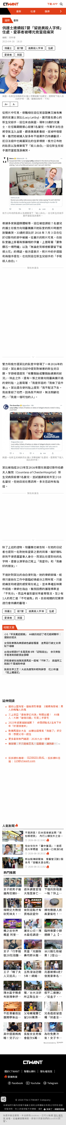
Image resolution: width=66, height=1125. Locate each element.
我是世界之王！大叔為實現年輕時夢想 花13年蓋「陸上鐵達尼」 (31, 670)
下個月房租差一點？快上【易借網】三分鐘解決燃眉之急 (53, 891)
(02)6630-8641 (36, 757)
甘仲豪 (12, 37)
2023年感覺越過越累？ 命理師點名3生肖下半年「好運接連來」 (34, 724)
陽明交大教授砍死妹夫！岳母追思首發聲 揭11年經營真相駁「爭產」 (13, 912)
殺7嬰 (20, 48)
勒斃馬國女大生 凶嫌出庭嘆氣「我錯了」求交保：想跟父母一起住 (35, 732)
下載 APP (52, 3)
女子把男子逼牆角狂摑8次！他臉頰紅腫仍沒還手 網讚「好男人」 (12, 891)
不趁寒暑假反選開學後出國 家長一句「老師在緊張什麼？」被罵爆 (13, 1015)
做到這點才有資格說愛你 (33, 912)
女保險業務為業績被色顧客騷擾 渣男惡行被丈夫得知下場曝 (32, 644)
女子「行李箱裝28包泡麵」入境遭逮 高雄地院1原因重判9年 (13, 953)
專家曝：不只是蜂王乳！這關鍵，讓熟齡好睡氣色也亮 (32, 743)
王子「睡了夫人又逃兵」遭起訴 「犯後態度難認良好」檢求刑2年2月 (12, 974)
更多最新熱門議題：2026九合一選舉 (29, 739)
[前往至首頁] (11, 4)
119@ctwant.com (24, 761)
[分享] (3, 1099)
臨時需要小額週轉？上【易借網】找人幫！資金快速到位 (53, 932)
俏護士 (8, 48)
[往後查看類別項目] (59, 11)
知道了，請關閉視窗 (55, 1109)
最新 (18, 11)
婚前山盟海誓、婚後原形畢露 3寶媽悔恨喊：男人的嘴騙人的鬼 (35, 707)
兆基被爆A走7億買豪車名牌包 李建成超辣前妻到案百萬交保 (53, 974)
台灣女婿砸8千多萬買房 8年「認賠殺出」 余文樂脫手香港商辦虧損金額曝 (32, 653)
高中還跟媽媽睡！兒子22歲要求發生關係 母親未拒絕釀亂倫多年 (13, 1036)
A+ (6, 104)
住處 (50, 48)
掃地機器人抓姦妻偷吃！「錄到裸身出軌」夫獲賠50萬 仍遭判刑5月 (53, 912)
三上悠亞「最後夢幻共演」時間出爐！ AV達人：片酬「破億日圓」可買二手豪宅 (34, 716)
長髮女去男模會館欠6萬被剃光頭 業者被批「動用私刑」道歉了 (33, 1036)
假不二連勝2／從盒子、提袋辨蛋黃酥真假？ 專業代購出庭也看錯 (53, 995)
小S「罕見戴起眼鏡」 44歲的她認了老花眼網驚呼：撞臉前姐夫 (32, 635)
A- (14, 104)
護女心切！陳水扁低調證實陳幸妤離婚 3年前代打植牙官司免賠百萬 (33, 932)
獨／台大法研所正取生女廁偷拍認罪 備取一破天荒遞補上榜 (33, 995)
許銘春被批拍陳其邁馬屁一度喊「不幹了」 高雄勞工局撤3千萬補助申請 (33, 662)
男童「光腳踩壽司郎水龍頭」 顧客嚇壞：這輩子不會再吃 (33, 953)
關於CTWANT (12, 1071)
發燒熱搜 (12, 1076)
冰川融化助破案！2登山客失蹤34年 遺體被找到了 (53, 953)
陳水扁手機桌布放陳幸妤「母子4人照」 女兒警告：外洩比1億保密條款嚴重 (13, 995)
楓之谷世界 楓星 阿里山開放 (11, 932)
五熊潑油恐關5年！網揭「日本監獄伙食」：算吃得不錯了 (33, 974)
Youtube (35, 1083)
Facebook (17, 1083)
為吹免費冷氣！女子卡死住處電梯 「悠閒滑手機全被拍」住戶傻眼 (53, 1036)
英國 (19, 54)
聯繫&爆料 (30, 1071)
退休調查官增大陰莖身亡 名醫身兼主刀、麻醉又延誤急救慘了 (33, 891)
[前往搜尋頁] (61, 4)
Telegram (52, 1083)
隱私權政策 (46, 1071)
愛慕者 (8, 54)
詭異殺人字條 (35, 48)
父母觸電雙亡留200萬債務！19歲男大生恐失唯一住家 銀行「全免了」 (33, 1015)
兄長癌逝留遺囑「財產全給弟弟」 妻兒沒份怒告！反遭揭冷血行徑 (53, 1015)
